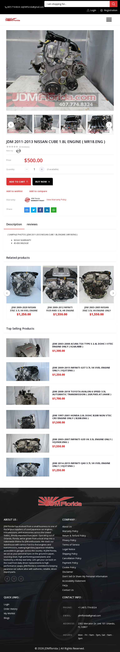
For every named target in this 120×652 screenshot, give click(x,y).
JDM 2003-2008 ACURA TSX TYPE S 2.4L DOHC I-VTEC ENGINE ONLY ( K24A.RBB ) (82, 345)
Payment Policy (70, 562)
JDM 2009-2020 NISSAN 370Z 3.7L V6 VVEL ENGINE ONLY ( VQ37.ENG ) (24, 310)
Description (14, 224)
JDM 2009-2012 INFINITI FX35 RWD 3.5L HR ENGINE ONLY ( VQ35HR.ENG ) (60, 310)
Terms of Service (71, 544)
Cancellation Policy (71, 558)
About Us (67, 526)
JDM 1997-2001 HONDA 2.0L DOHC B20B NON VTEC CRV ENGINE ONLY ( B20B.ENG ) (82, 417)
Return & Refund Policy (74, 535)
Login (93, 10)
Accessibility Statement (74, 580)
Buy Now (41, 181)
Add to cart (17, 181)
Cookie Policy (69, 567)
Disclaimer (67, 571)
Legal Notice (68, 549)
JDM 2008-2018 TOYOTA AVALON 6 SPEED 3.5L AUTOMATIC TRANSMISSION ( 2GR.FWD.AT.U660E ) (81, 393)
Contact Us (68, 589)
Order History (10, 608)
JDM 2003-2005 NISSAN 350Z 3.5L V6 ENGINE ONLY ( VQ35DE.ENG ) (96, 310)
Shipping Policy (69, 553)
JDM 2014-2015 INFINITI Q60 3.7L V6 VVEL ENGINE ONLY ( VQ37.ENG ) (81, 464)
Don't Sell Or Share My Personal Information (85, 576)
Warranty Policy (70, 531)
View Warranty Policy (56, 199)
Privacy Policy (69, 540)
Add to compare (38, 191)
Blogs (7, 617)
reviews (32, 224)
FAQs (65, 585)
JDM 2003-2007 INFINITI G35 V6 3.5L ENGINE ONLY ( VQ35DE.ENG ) (82, 440)
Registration (110, 10)
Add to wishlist (14, 191)
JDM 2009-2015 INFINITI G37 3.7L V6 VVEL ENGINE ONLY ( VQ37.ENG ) (81, 369)
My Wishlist (9, 613)
